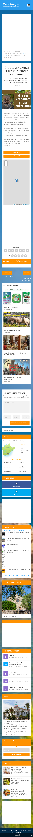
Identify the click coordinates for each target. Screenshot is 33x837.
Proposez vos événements (15, 261)
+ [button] (6, 162)
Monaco (23, 575)
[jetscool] (5, 681)
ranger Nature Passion (16, 687)
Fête (10, 83)
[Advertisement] (16, 32)
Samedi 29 (6, 467)
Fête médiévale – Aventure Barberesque (12, 378)
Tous (5, 575)
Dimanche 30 (7, 471)
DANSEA (11, 655)
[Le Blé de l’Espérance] (16, 296)
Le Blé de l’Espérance (10, 307)
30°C (12, 449)
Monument (7, 728)
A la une (6, 725)
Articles (6, 80)
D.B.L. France (15, 830)
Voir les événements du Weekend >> (14, 530)
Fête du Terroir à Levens (11, 330)
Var (28, 575)
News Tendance (24, 657)
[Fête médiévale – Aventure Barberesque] (16, 367)
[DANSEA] (5, 656)
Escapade (21, 726)
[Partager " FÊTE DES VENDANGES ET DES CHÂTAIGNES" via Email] (24, 250)
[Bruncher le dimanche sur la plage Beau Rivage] (5, 664)
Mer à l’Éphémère (13, 544)
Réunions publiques (18, 83)
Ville (11, 730)
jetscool (11, 680)
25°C (7, 448)
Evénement (21, 80)
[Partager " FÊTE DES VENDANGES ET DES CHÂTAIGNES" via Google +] (13, 250)
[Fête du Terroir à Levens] (16, 319)
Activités (12, 725)
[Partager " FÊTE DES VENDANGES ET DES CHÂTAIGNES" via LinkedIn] (20, 250)
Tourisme (6, 730)
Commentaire (16, 152)
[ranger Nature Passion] (5, 688)
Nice (10, 668)
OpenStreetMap (25, 204)
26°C (7, 454)
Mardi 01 (22, 467)
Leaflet (14, 204)
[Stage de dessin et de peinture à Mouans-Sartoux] (16, 342)
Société (24, 728)
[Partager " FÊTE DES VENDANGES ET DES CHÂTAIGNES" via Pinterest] (16, 250)
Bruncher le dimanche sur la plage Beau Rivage (18, 663)
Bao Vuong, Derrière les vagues (18, 532)
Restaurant (14, 668)
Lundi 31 (21, 462)
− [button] (6, 165)
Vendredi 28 (7, 462)
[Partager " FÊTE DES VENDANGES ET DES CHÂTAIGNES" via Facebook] (5, 250)
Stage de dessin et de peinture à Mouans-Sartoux (14, 354)
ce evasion (12, 672)
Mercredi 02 (22, 471)
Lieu (26, 726)
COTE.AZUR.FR (16, 832)
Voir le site (16, 156)
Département (13, 80)
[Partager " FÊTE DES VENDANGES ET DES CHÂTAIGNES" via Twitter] (9, 250)
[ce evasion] (5, 673)
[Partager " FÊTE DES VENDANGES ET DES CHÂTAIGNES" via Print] (27, 250)
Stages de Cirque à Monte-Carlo (19, 570)
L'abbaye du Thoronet (9, 616)
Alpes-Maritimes (22, 78)
